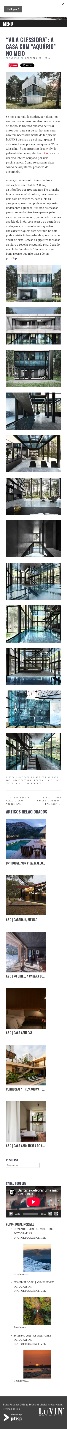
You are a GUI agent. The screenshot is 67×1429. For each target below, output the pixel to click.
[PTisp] (13, 1420)
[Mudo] (50, 1214)
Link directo (33, 783)
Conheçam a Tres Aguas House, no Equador (35, 1089)
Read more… (21, 1274)
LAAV (45, 153)
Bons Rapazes (11, 1404)
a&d (38, 777)
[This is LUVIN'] (51, 1415)
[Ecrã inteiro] (56, 1214)
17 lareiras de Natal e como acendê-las (18, 801)
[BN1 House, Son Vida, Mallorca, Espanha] (26, 839)
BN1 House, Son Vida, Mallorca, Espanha (33, 863)
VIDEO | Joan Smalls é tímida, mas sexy (49, 801)
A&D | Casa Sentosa (19, 1032)
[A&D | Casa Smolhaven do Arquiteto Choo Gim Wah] (26, 1121)
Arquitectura (22, 780)
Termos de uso (11, 1409)
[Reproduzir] (11, 1214)
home (49, 780)
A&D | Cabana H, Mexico (21, 919)
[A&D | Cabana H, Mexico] (26, 895)
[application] (33, 1201)
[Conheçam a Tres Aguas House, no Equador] (26, 1065)
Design (38, 780)
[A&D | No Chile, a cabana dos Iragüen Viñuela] (26, 952)
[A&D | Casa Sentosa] (26, 1008)
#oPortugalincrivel (20, 1224)
